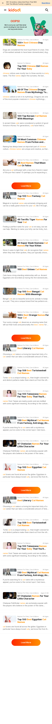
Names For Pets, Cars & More (28, 40)
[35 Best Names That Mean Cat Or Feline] (9, 162)
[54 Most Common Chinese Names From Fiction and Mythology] (9, 139)
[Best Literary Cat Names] (9, 347)
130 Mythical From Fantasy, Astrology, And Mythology (33, 421)
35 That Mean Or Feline (31, 164)
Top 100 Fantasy (31, 197)
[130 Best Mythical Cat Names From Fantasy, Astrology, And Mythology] (9, 419)
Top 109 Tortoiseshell (31, 372)
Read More (46, 3)
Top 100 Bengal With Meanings (30, 293)
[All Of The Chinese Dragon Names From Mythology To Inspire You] (9, 89)
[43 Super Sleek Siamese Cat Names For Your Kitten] (9, 242)
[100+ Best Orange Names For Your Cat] (9, 314)
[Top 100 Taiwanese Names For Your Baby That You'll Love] (9, 393)
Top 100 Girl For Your (32, 67)
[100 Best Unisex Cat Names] (9, 268)
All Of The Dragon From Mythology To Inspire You (31, 91)
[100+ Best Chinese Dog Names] (9, 42)
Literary (30, 348)
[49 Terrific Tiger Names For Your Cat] (9, 219)
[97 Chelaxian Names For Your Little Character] (9, 443)
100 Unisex (32, 269)
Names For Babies (24, 63)
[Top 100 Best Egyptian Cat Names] (9, 466)
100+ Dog (30, 44)
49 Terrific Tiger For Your (32, 221)
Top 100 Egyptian (31, 468)
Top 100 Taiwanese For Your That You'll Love (32, 395)
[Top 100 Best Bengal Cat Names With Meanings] (9, 291)
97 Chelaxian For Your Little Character (33, 445)
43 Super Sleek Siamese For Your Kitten (32, 244)
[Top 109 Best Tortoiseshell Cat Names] (9, 370)
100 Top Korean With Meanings (32, 117)
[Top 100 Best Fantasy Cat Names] (9, 195)
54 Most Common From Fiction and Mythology (31, 141)
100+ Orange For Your (33, 316)
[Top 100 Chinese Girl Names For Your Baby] (9, 65)
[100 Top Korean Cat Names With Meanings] (9, 115)
